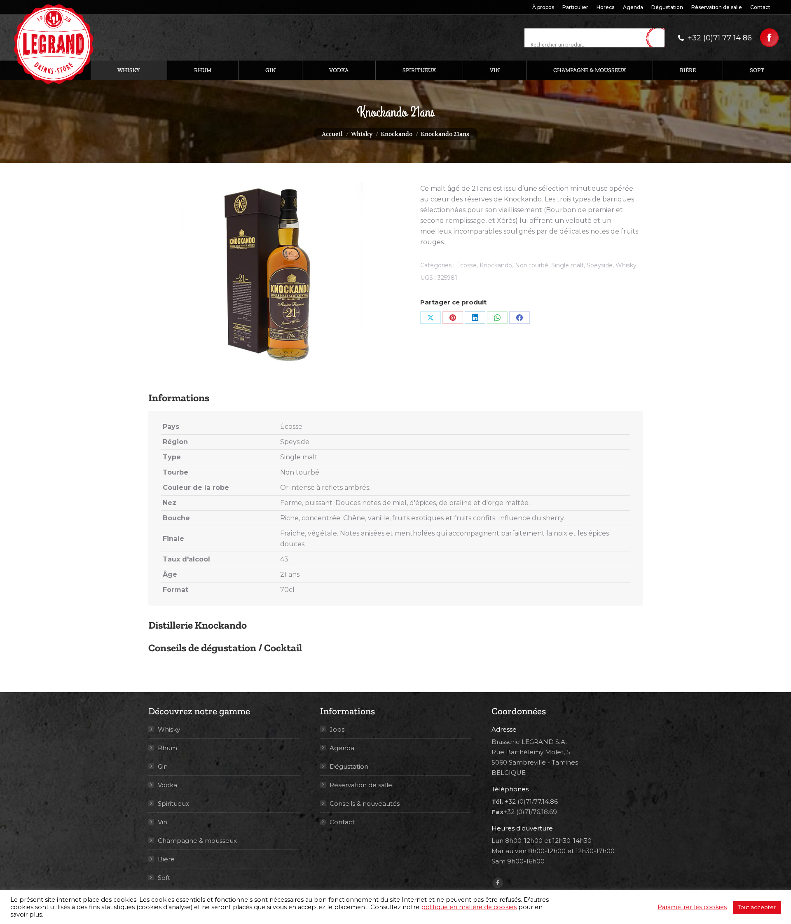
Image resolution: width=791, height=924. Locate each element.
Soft (164, 878)
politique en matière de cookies (469, 907)
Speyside (600, 265)
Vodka (167, 785)
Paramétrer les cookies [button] (692, 907)
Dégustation (349, 766)
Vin (162, 822)
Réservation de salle (361, 785)
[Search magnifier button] (658, 38)
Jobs (337, 729)
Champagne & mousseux (197, 840)
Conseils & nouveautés (365, 803)
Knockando (496, 265)
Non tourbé (531, 265)
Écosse (466, 265)
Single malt (567, 265)
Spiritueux (173, 803)
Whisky (626, 265)
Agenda (342, 748)
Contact (342, 822)
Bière (166, 859)
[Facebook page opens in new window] (769, 37)
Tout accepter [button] (757, 907)
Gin (163, 766)
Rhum (167, 748)
